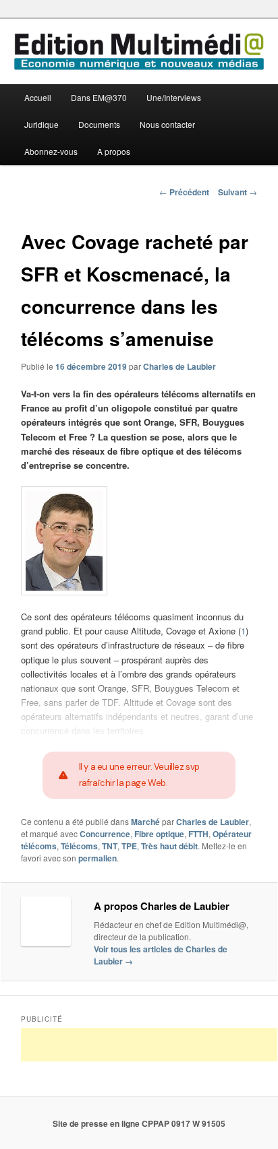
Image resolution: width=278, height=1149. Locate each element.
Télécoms (79, 846)
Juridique (41, 124)
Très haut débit (169, 846)
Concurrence (105, 834)
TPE (129, 846)
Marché (145, 822)
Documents (99, 124)
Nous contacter (167, 124)
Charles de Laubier (179, 366)
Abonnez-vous (51, 151)
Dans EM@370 (99, 97)
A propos (113, 151)
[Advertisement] (149, 1044)
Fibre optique (159, 834)
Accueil (37, 97)
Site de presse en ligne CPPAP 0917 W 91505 (139, 1123)
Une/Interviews (173, 97)
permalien (97, 858)
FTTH (198, 834)
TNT (109, 846)
